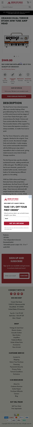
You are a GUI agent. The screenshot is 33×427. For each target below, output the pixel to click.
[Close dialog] (30, 197)
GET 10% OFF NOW (16, 223)
